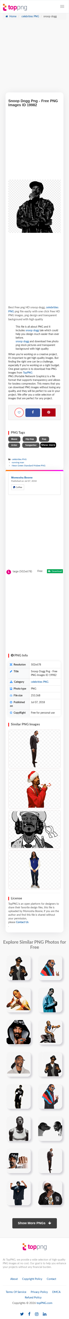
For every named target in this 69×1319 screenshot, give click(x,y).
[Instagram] (36, 1314)
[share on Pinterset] (49, 412)
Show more (48, 445)
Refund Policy (33, 1297)
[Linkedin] (44, 1314)
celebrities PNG (30, 16)
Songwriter (31, 445)
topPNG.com (44, 1303)
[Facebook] (32, 412)
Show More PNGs (32, 1223)
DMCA (56, 1292)
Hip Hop (30, 439)
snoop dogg (32, 330)
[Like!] (19, 412)
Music (14, 439)
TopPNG (27, 373)
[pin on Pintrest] (26, 960)
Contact (51, 1279)
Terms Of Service (16, 1292)
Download (56, 571)
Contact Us (22, 922)
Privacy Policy (39, 1292)
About (14, 1279)
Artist (14, 445)
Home (12, 16)
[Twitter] (22, 1314)
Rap (44, 439)
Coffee (18, 487)
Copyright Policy (32, 1279)
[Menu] (62, 6)
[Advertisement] (34, 58)
